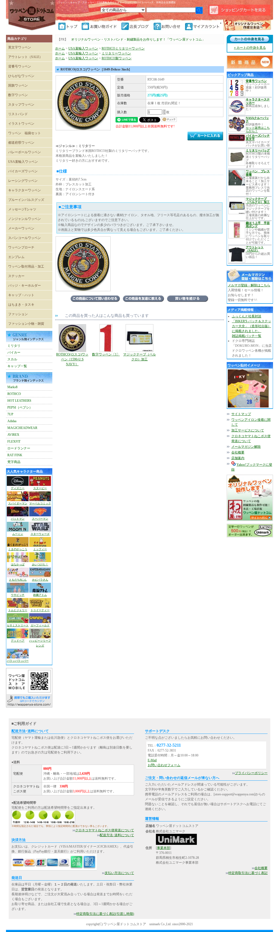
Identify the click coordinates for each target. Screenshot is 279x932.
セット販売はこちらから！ (258, 129)
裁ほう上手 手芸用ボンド (258, 224)
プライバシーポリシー (251, 773)
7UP (10, 414)
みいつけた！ (40, 564)
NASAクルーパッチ (257, 119)
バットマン (18, 518)
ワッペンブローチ (21, 247)
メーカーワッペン (21, 228)
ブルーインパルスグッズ (26, 200)
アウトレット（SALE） (25, 57)
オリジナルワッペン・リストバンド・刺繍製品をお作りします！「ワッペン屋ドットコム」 (138, 39)
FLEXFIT (13, 441)
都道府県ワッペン (21, 143)
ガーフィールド (40, 625)
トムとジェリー (17, 610)
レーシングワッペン (23, 181)
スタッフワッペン (21, 104)
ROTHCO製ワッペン (117, 58)
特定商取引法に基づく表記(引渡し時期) (105, 914)
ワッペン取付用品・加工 (26, 266)
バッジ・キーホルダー (24, 285)
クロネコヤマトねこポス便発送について (104, 830)
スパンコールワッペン (24, 238)
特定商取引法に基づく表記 (248, 873)
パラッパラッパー (18, 660)
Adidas (12, 421)
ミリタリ (13, 346)
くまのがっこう (17, 549)
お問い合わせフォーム (164, 765)
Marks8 (12, 387)
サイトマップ (241, 414)
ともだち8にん (18, 579)
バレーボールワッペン (24, 152)
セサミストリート (18, 625)
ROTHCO (14, 394)
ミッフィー (40, 549)
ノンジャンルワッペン (24, 219)
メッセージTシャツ (22, 209)
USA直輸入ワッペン (23, 162)
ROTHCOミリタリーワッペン (123, 48)
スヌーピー (40, 488)
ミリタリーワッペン (116, 53)
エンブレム (16, 257)
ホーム (60, 48)
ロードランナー (18, 448)
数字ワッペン (18, 95)
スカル (12, 359)
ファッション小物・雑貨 (26, 324)
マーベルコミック (40, 503)
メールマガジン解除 (246, 447)
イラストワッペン (21, 123)
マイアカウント (202, 26)
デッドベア (18, 640)
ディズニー (18, 488)
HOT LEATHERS (19, 401)
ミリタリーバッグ (258, 150)
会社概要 (237, 452)
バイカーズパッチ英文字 (258, 137)
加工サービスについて (247, 430)
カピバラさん (40, 579)
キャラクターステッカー (258, 101)
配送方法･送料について (117, 835)
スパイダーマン (17, 503)
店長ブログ (137, 26)
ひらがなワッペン (21, 76)
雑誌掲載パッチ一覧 (246, 336)
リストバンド (18, 114)
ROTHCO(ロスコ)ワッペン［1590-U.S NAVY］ (72, 359)
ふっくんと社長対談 (246, 316)
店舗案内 (237, 458)
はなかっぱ (18, 564)
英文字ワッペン (19, 47)
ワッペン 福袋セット (24, 133)
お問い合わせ (168, 26)
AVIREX (13, 435)
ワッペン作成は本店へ (247, 25)
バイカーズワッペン (23, 171)
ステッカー (16, 276)
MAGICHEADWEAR (22, 428)
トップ (69, 26)
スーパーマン (40, 518)
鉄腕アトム (40, 594)
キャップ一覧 (17, 366)
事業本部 (163, 848)
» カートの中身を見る (250, 48)
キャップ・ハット (21, 295)
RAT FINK (14, 455)
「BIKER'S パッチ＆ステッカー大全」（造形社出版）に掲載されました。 (251, 326)
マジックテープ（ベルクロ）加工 (139, 356)
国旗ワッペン (18, 85)
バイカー (13, 352)
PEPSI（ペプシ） (19, 407)
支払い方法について (119, 873)
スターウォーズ (40, 533)
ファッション (18, 314)
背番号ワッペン (19, 66)
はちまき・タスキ (21, 304)
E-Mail (152, 760)
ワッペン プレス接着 (258, 173)
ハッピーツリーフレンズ (40, 643)
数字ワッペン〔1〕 (106, 354)
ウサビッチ (18, 594)
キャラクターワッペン (24, 190)
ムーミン (17, 533)
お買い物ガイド (101, 26)
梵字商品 (13, 462)
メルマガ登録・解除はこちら (249, 285)
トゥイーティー (40, 610)
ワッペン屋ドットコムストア (32, 15)
